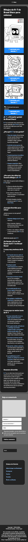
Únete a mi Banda (11, 480)
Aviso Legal (19, 528)
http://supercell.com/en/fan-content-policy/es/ (14, 539)
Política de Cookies (10, 528)
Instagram (9, 471)
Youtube (8, 477)
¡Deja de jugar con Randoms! (14, 468)
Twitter (8, 474)
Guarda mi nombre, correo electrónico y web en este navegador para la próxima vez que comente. (15, 433)
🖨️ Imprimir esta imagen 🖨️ (14, 50)
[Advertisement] (14, 506)
